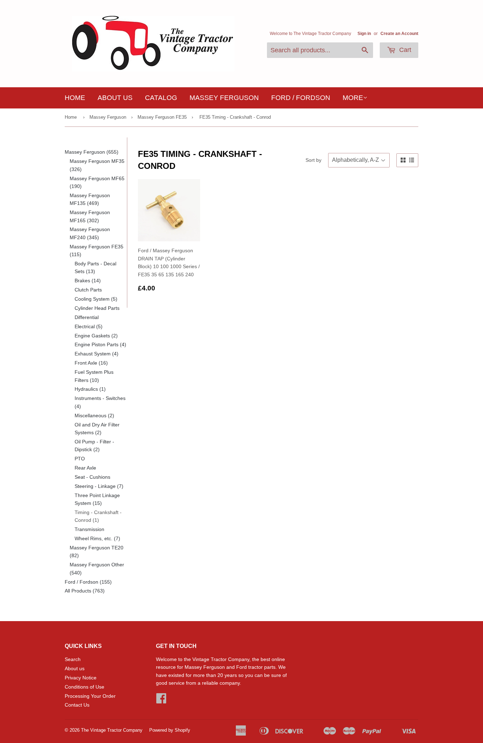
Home (75, 97)
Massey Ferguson (224, 97)
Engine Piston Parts (100, 344)
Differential (87, 317)
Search (73, 659)
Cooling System (96, 299)
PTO (80, 458)
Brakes (88, 280)
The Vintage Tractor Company (111, 730)
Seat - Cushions (92, 477)
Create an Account (399, 33)
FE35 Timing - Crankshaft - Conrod (235, 117)
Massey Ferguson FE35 (162, 117)
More (353, 97)
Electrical (89, 326)
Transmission (89, 529)
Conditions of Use (84, 687)
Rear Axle (85, 468)
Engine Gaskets (96, 335)
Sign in (364, 33)
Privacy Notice (81, 677)
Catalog (161, 97)
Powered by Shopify (169, 730)
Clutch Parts (88, 290)
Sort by (313, 160)
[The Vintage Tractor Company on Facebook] (161, 700)
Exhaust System (96, 353)
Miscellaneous (94, 415)
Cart (404, 49)
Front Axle (91, 363)
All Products (85, 591)
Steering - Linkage (99, 486)
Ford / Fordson (300, 97)
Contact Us (77, 705)
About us (115, 97)
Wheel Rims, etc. (97, 538)
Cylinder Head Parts (97, 308)
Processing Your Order (90, 696)
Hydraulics (90, 389)
